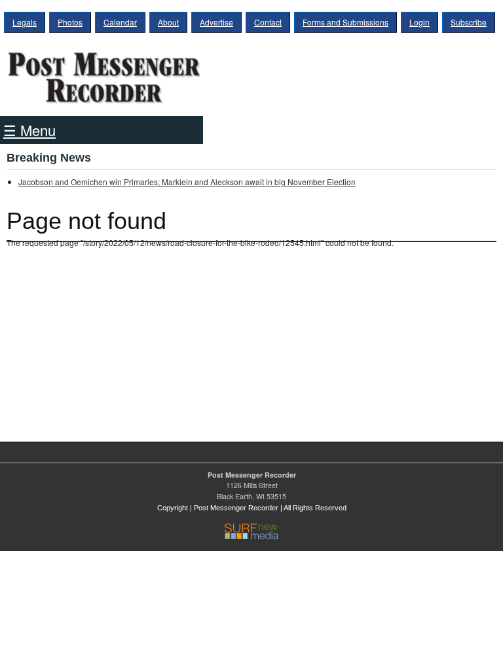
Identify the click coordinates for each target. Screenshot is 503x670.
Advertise (216, 21)
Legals (24, 21)
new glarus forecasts (75, 401)
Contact (268, 21)
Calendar (120, 21)
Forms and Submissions (345, 21)
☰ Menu (29, 130)
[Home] (104, 73)
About (168, 21)
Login (419, 21)
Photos (70, 21)
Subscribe (469, 21)
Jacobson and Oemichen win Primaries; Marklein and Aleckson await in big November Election (187, 181)
